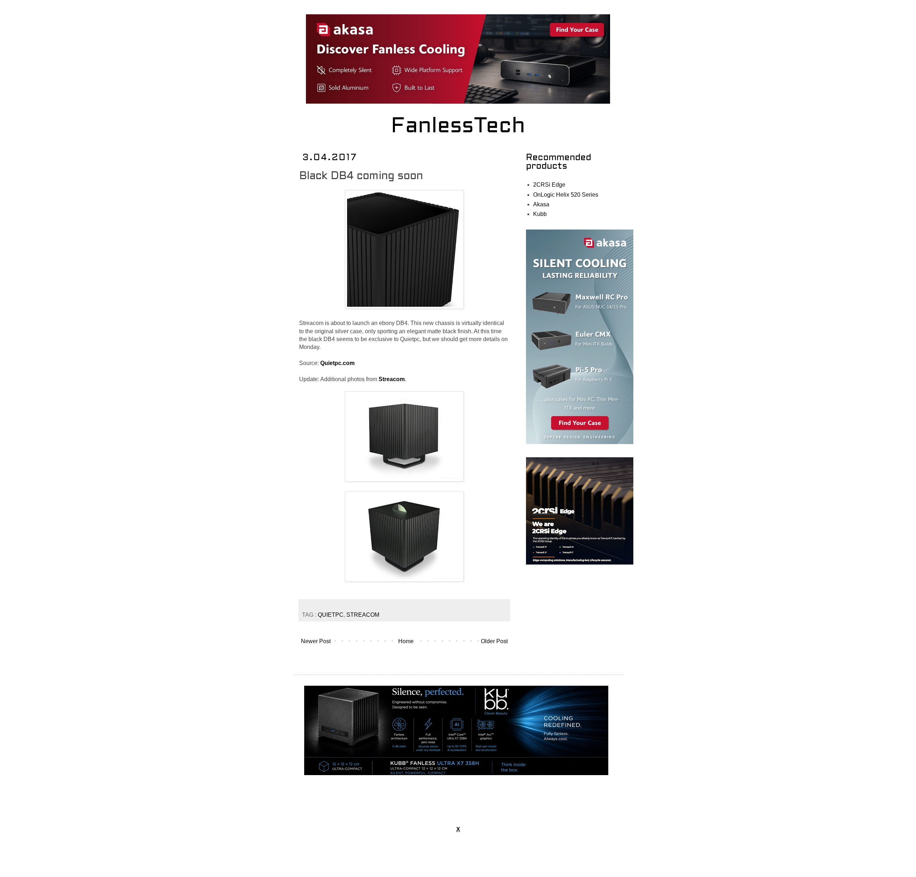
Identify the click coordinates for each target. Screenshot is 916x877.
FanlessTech (458, 127)
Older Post (494, 641)
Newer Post (316, 641)
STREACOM (362, 615)
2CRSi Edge (549, 185)
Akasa (541, 204)
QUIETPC (331, 615)
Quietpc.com (337, 363)
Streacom (392, 379)
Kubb (540, 214)
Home (406, 641)
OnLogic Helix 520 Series (565, 195)
